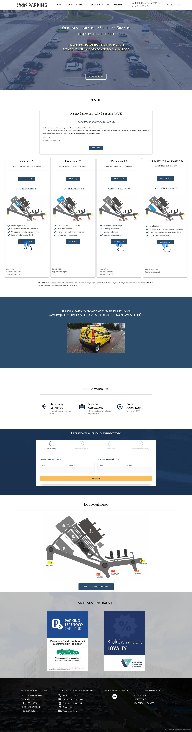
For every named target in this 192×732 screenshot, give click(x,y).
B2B (108, 5)
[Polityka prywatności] (59, 703)
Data (43, 465)
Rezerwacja (81, 5)
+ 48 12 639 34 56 (71, 695)
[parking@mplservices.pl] (59, 699)
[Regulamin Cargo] (59, 711)
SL (179, 5)
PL (177, 5)
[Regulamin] (59, 707)
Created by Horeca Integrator (178, 730)
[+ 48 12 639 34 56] (59, 695)
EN (171, 5)
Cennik (69, 5)
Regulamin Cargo (70, 711)
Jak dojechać (96, 5)
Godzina (72, 465)
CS (168, 5)
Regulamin (67, 707)
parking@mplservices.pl (73, 699)
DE (174, 5)
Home (59, 5)
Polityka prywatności (72, 703)
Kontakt (118, 5)
